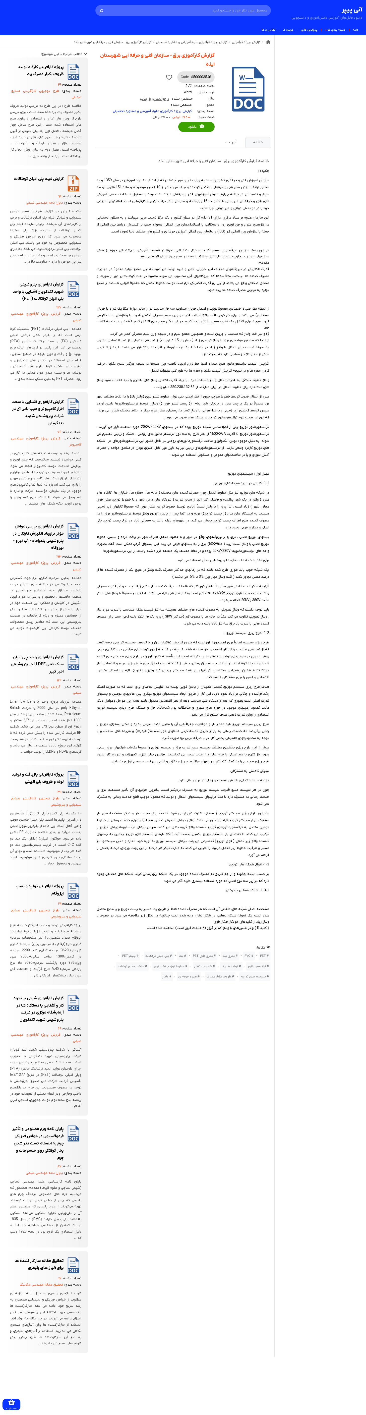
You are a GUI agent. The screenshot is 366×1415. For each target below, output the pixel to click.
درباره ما (288, 30)
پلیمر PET (129, 956)
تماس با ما (268, 30)
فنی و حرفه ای (187, 976)
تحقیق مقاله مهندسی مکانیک (41, 1284)
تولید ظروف (230, 966)
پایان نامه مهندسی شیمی (44, 202)
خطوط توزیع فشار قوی (169, 966)
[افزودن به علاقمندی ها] (169, 77)
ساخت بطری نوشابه (131, 966)
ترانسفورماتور (257, 966)
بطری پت (229, 956)
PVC (247, 956)
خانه (356, 30)
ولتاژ (165, 976)
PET (263, 956)
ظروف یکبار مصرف (218, 976)
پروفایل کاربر (309, 30)
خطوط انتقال (203, 966)
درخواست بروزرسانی (154, 98)
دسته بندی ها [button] (336, 30)
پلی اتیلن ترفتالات (157, 956)
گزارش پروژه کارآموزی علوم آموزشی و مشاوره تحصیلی (152, 111)
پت (181, 956)
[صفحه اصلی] (268, 42)
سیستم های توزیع (253, 976)
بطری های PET (203, 956)
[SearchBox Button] (101, 10)
